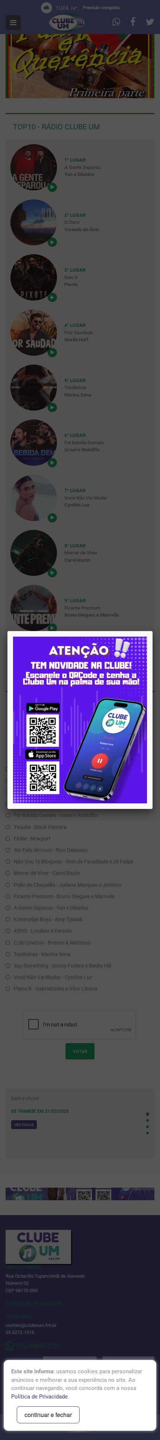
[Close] (152, 631)
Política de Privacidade (39, 1396)
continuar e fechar (48, 1414)
